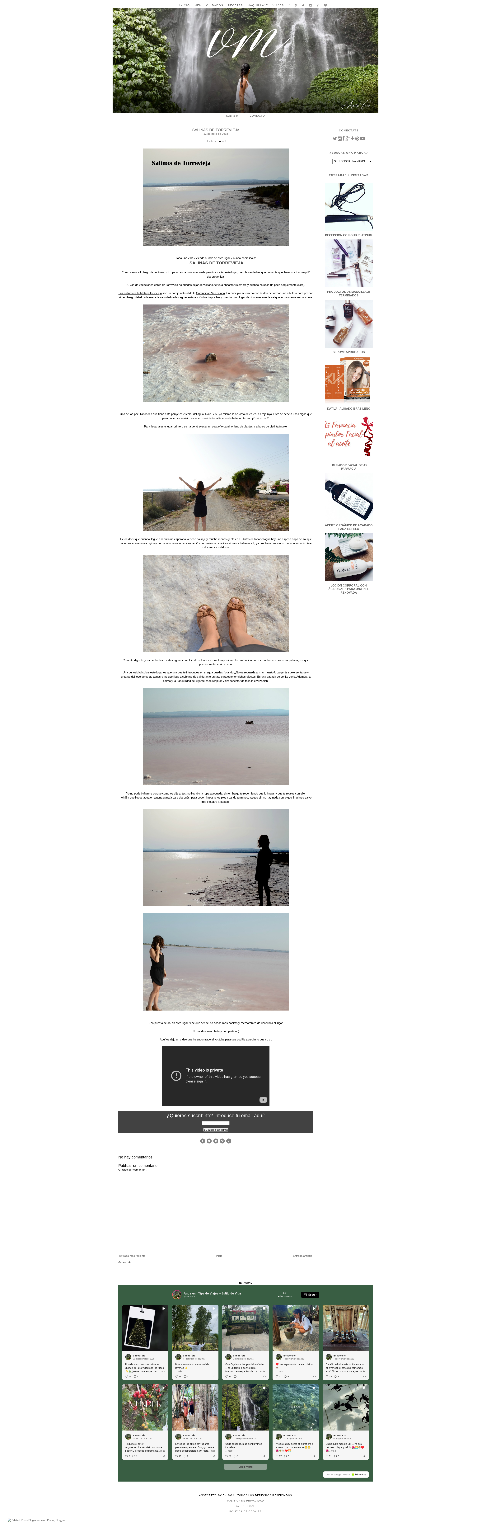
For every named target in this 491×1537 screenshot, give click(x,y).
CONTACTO (257, 115)
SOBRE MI (232, 115)
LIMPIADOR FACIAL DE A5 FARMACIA (348, 467)
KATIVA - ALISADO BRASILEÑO (348, 408)
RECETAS (235, 5)
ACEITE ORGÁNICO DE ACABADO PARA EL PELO (349, 527)
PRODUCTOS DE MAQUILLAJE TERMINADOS (348, 293)
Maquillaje (257, 5)
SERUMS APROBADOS (349, 352)
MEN (198, 5)
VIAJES (278, 5)
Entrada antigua (302, 1255)
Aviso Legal (245, 1506)
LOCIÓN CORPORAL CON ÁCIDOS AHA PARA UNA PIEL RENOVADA (348, 589)
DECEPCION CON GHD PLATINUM (348, 235)
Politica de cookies (245, 1511)
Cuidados (214, 5)
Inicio (184, 5)
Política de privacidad (245, 1500)
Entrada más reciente (132, 1255)
